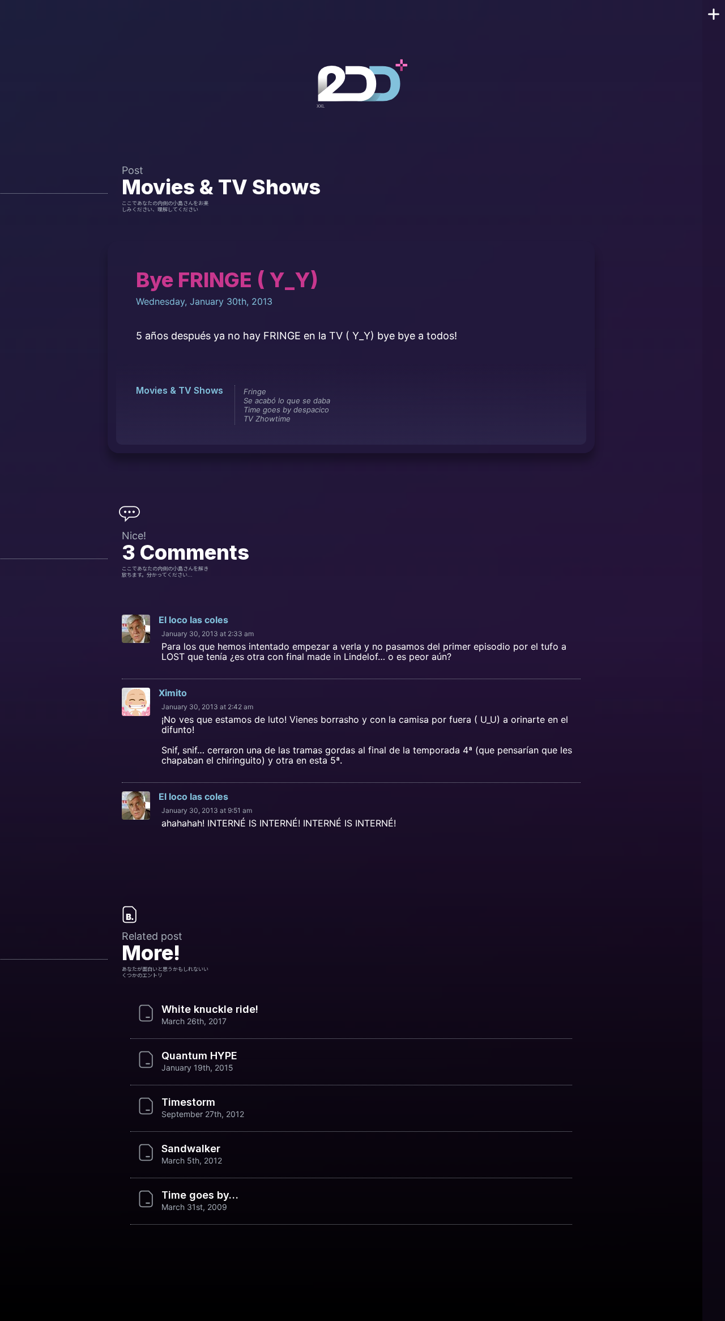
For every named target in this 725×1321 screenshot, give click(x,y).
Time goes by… (199, 1195)
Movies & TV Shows (221, 186)
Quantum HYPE (199, 1056)
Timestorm (188, 1102)
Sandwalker (190, 1148)
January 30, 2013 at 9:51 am (206, 810)
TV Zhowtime (267, 418)
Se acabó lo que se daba (287, 400)
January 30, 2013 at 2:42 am (207, 706)
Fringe (255, 391)
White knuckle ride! (209, 1009)
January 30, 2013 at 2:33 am (207, 633)
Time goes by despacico (286, 409)
